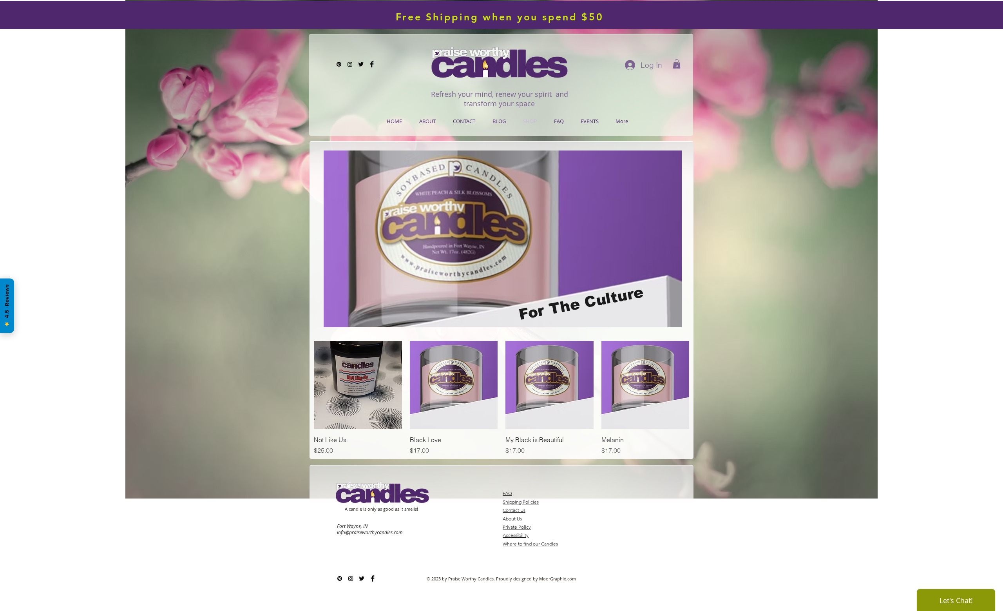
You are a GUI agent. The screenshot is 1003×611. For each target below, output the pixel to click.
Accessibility (516, 535)
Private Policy (517, 527)
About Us (512, 519)
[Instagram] (350, 64)
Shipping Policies (521, 502)
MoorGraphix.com (557, 579)
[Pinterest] (339, 64)
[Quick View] (358, 385)
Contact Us (514, 510)
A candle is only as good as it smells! (381, 509)
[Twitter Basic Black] (361, 64)
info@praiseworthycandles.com (369, 532)
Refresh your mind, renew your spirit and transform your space (499, 98)
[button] (677, 64)
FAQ (507, 493)
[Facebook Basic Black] (372, 64)
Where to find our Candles (530, 544)
